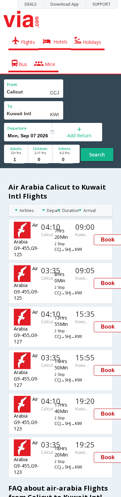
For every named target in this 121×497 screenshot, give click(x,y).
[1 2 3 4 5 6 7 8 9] (16, 159)
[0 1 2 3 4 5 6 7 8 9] (40, 159)
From (12, 84)
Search (97, 154)
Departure (17, 128)
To (9, 106)
